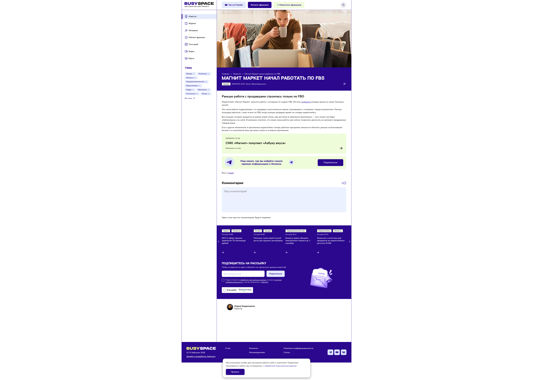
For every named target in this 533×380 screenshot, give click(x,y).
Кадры (188, 90)
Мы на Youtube (236, 5)
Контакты (253, 348)
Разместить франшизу (290, 5)
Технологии (190, 94)
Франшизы (202, 90)
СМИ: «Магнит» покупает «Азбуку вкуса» (256, 143)
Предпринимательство (195, 81)
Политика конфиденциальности (298, 348)
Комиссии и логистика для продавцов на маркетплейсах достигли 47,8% (331, 241)
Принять (235, 372)
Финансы (189, 78)
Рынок (204, 94)
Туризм (226, 231)
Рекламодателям (257, 352)
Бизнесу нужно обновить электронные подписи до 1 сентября (297, 241)
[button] (219, 241)
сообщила (306, 101)
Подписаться (330, 162)
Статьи (287, 352)
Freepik (230, 173)
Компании (203, 74)
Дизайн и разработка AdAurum (201, 356)
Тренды (189, 74)
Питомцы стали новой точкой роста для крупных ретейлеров (268, 239)
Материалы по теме (233, 148)
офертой (264, 282)
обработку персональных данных (253, 280)
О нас (228, 348)
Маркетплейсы (192, 86)
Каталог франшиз (259, 5)
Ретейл (258, 231)
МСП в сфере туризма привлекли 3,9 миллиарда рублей (234, 241)
